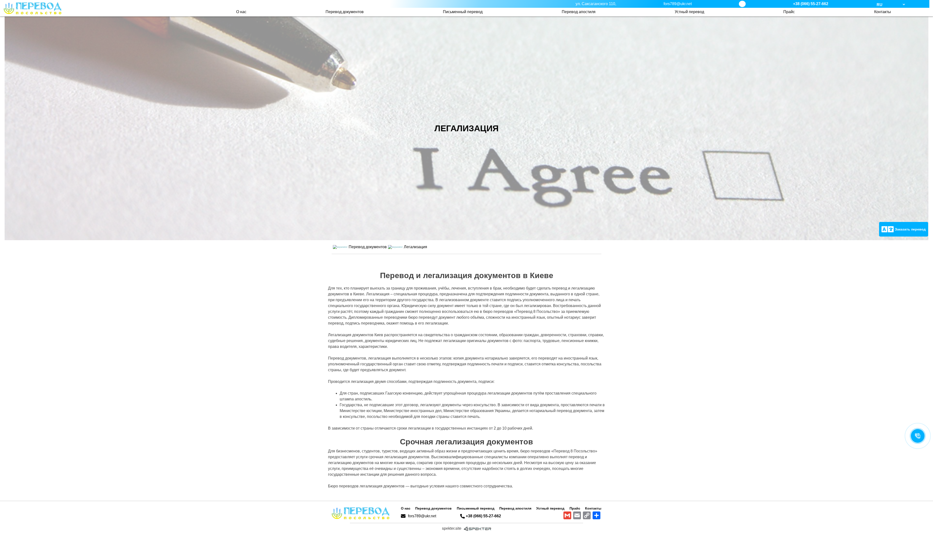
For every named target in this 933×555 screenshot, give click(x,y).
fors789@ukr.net (422, 516)
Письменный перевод (463, 12)
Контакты (882, 12)
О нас (241, 12)
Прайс (789, 12)
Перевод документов (345, 12)
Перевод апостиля (579, 12)
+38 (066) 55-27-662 (810, 4)
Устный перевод (689, 12)
